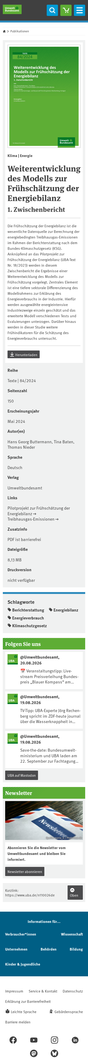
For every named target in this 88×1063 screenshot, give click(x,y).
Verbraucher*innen (20, 934)
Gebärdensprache (68, 1011)
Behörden (49, 949)
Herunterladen (26, 354)
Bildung (76, 949)
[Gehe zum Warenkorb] (66, 10)
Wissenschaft (72, 934)
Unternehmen (16, 949)
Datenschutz (73, 990)
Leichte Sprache (23, 1011)
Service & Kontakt (43, 990)
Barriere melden (18, 1021)
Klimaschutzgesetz (29, 626)
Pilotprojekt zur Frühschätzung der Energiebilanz (39, 510)
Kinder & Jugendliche (22, 964)
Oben (74, 895)
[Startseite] (12, 9)
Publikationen (19, 31)
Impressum (14, 990)
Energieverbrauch (28, 618)
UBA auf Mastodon (22, 775)
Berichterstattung (28, 610)
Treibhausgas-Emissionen (31, 519)
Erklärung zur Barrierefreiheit (28, 1001)
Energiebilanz (66, 610)
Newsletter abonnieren (25, 871)
